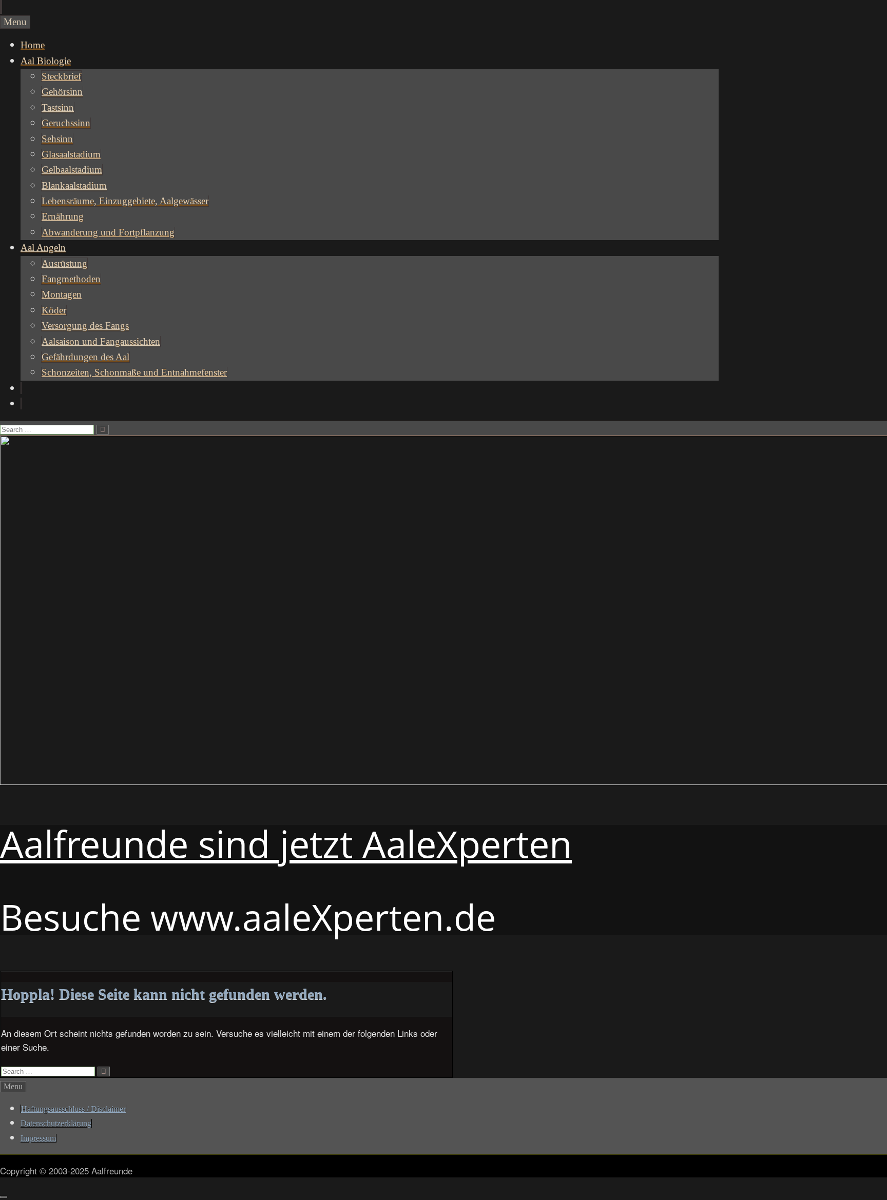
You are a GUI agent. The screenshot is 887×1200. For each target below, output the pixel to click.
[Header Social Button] (21, 388)
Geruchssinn (66, 122)
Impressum (38, 1138)
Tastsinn (58, 107)
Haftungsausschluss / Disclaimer (73, 1109)
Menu (15, 21)
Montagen (62, 294)
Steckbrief (61, 76)
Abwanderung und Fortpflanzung (108, 232)
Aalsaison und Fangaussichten (101, 341)
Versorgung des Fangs (85, 325)
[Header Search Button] (21, 403)
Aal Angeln (43, 247)
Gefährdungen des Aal (85, 356)
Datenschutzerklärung (56, 1123)
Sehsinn (57, 138)
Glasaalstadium (71, 154)
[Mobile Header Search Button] (1, 7)
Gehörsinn (62, 91)
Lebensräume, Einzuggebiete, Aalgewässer (125, 200)
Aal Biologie (46, 60)
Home (33, 45)
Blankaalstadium (74, 185)
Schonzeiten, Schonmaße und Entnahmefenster (134, 372)
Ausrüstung (64, 263)
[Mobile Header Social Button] (0, 7)
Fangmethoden (71, 278)
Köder (54, 310)
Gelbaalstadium (72, 169)
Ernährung (63, 216)
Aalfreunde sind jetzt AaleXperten (286, 843)
